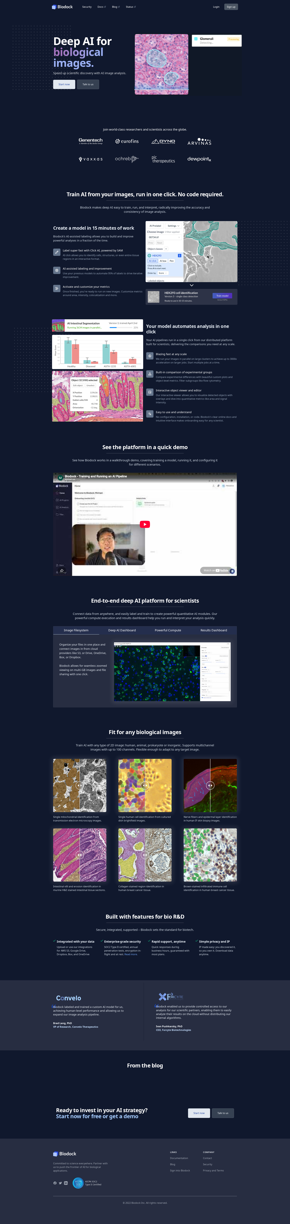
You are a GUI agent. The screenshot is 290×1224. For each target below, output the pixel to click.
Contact (207, 1158)
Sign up (231, 6)
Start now (64, 84)
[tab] (76, 630)
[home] (64, 7)
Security (87, 6)
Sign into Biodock (180, 1170)
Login (216, 6)
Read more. (131, 954)
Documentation (179, 1158)
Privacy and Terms (213, 1170)
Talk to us (88, 84)
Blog (172, 1164)
